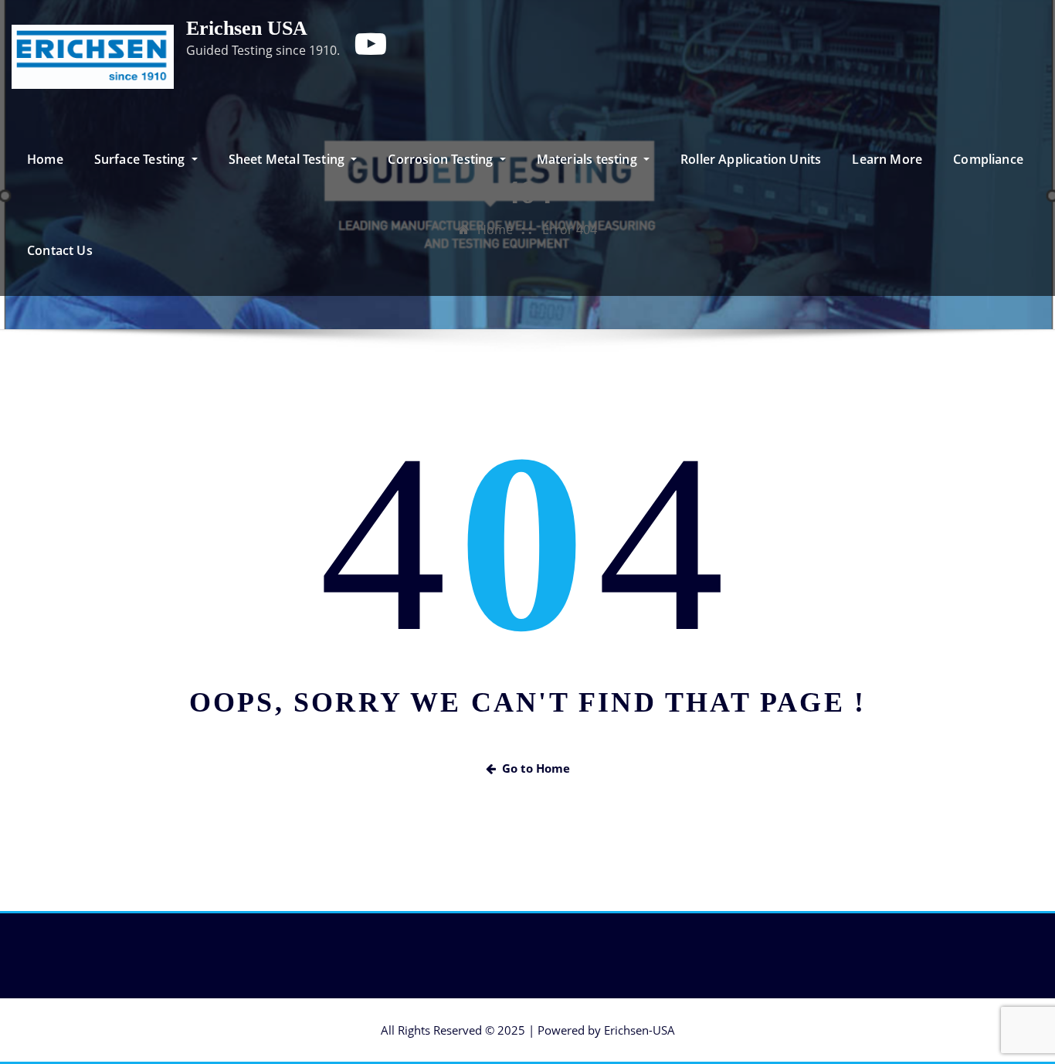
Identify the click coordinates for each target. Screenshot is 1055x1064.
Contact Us (60, 250)
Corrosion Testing (442, 159)
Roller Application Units (750, 159)
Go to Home (536, 768)
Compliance (988, 159)
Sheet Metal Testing (288, 159)
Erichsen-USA (639, 1030)
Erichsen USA (246, 28)
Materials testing (588, 159)
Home (45, 159)
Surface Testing (141, 159)
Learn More (887, 159)
